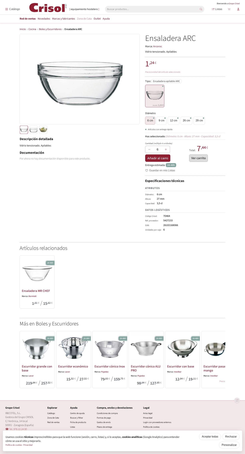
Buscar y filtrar (76, 417)
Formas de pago (104, 417)
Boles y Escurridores (50, 29)
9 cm (161, 120)
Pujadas (104, 371)
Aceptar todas (210, 436)
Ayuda (106, 19)
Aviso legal (147, 413)
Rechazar (231, 436)
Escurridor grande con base (37, 368)
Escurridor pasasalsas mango (218, 368)
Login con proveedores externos (157, 422)
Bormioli (32, 296)
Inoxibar (178, 371)
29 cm (199, 120)
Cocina (32, 29)
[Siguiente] (221, 359)
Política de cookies (151, 426)
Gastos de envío (104, 422)
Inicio (23, 29)
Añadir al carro (157, 158)
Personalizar (229, 444)
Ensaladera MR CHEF (36, 291)
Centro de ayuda (77, 413)
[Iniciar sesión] (238, 9)
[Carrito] (229, 9)
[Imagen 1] (33, 130)
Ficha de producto (78, 422)
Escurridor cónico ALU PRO (145, 368)
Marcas (63, 19)
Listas (218, 9)
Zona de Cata (84, 19)
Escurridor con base (180, 366)
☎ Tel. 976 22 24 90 (16, 429)
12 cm (173, 120)
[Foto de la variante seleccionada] (24, 130)
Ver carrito (198, 158)
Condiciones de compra (107, 413)
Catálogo (51, 413)
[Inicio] (48, 9)
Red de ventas (28, 19)
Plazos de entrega (104, 426)
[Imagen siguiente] (133, 79)
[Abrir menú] (12, 9)
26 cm (186, 120)
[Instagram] (237, 400)
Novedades (44, 19)
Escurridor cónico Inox (109, 366)
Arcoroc (157, 46)
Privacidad (147, 417)
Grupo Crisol (234, 3)
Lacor (31, 375)
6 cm (150, 120)
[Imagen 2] (43, 130)
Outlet (97, 19)
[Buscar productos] (201, 9)
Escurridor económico (73, 366)
